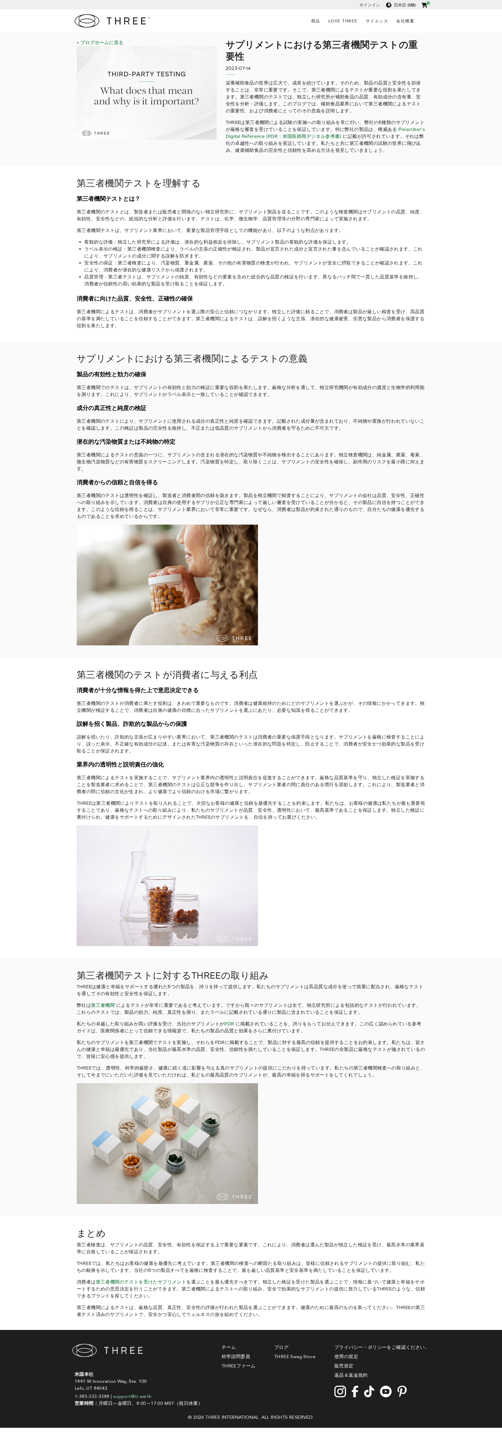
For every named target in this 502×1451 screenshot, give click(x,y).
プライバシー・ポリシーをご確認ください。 (382, 1347)
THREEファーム (239, 1366)
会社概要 (405, 21)
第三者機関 (103, 1005)
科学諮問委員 (236, 1356)
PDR (229, 1024)
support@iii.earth (132, 1396)
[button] (424, 5)
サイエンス (377, 21)
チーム (229, 1347)
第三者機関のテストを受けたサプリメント (141, 1282)
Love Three (343, 21)
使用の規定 (346, 1356)
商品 (315, 21)
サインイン (369, 5)
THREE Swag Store (294, 1356)
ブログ (281, 1347)
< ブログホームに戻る (100, 42)
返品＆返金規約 (351, 1375)
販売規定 (344, 1366)
